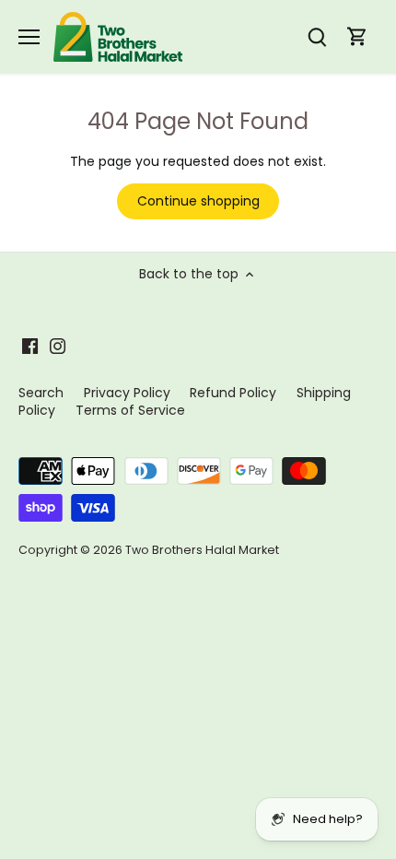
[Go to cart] (357, 37)
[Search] (317, 37)
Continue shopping (198, 201)
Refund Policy (233, 392)
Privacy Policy (127, 392)
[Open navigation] (29, 36)
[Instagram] (57, 345)
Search (41, 392)
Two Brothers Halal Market (202, 550)
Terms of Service (130, 410)
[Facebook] (30, 345)
